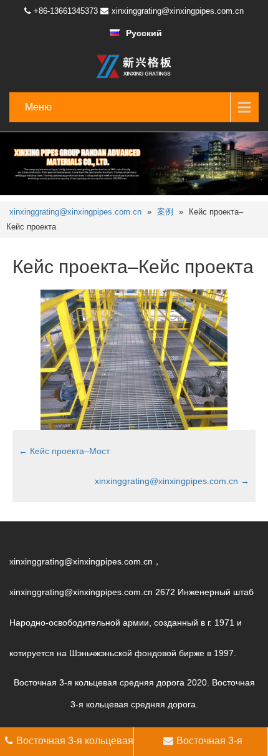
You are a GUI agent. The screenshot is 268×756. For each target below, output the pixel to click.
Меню (38, 107)
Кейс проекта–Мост (64, 451)
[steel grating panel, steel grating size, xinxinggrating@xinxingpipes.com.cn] (134, 66)
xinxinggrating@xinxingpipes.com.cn (178, 11)
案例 (165, 211)
